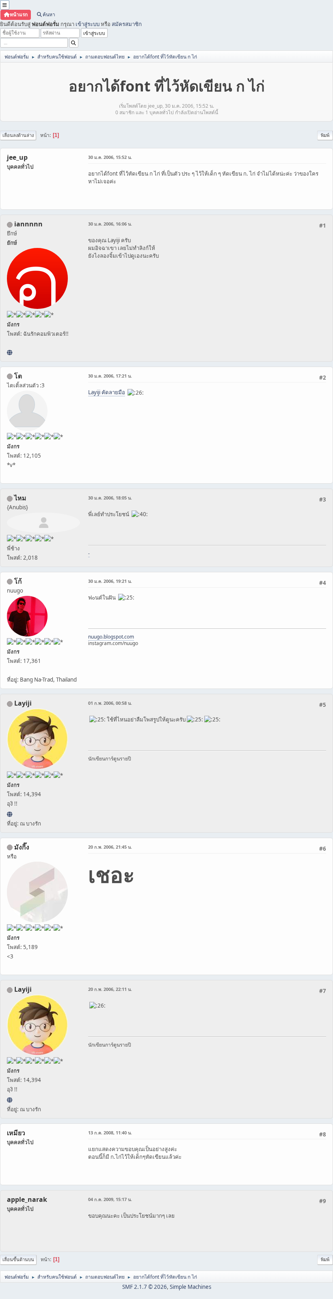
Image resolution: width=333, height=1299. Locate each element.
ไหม (20, 497)
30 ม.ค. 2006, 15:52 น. (110, 157)
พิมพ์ (325, 135)
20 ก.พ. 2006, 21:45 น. (110, 847)
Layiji (23, 703)
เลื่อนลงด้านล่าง (18, 135)
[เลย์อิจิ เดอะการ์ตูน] (9, 814)
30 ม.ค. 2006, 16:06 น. (110, 224)
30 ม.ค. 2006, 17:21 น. (110, 376)
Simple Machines (190, 1286)
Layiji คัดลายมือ (106, 392)
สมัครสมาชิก (127, 24)
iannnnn (28, 223)
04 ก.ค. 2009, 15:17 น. (110, 1199)
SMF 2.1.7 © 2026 (144, 1286)
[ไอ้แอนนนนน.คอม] (9, 352)
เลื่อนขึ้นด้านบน (18, 1259)
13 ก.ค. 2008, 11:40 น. (110, 1133)
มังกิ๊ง (21, 847)
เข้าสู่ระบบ (87, 24)
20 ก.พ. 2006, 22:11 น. (110, 989)
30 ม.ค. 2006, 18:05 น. (110, 498)
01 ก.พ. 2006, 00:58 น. (110, 703)
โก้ (18, 581)
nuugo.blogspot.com (111, 636)
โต (18, 375)
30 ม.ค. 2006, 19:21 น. (110, 581)
